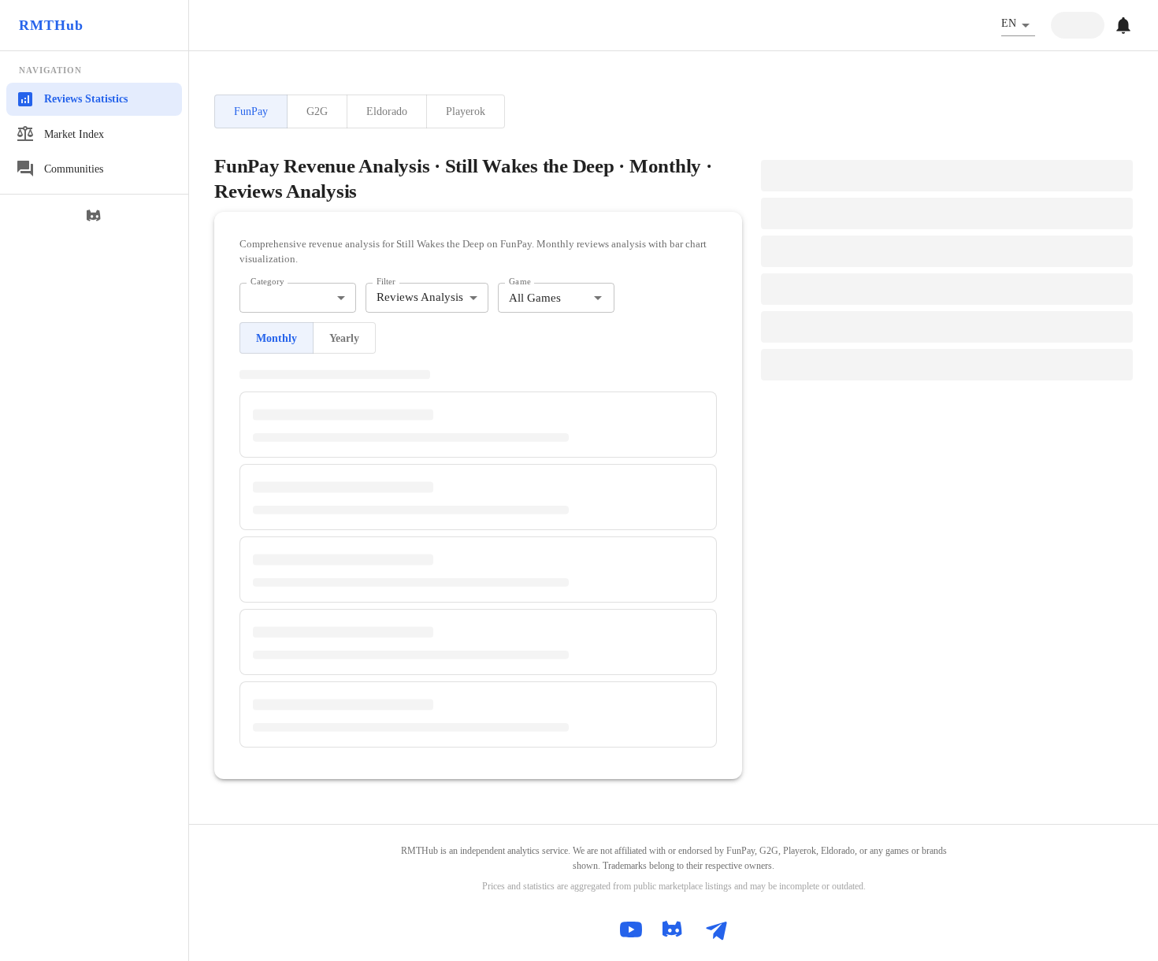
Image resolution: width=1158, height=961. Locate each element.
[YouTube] (631, 929)
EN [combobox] (1008, 23)
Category (267, 281)
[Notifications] (1123, 25)
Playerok (465, 111)
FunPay (251, 111)
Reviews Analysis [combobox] (420, 297)
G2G (317, 111)
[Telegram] (716, 929)
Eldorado (386, 111)
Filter (386, 281)
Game (520, 281)
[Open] (598, 298)
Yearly (344, 338)
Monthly (276, 338)
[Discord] (94, 216)
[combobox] (297, 298)
